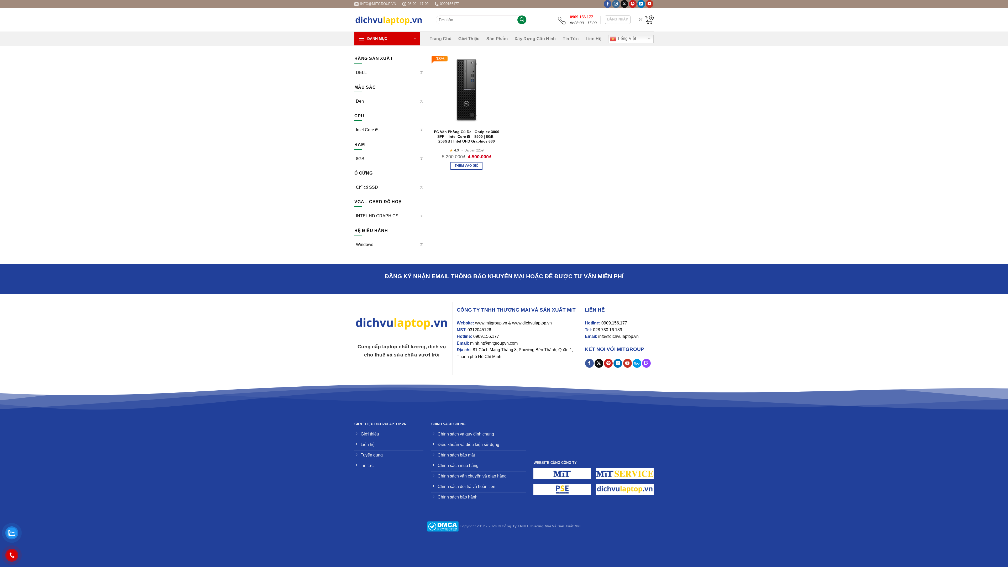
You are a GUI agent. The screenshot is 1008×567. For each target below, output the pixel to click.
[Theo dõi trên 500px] (637, 363)
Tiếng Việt (626, 38)
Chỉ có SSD (367, 187)
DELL (361, 72)
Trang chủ (441, 38)
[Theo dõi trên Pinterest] (633, 4)
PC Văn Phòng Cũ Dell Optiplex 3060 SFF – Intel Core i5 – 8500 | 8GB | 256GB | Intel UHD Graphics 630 (466, 136)
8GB (360, 158)
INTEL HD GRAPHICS (377, 216)
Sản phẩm (497, 38)
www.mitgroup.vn (491, 323)
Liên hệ (593, 38)
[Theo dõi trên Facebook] (607, 4)
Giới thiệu (469, 38)
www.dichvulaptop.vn (532, 323)
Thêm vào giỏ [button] (467, 165)
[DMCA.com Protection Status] (443, 526)
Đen (360, 101)
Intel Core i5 (367, 130)
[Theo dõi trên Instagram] (616, 4)
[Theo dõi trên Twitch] (646, 363)
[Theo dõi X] (624, 4)
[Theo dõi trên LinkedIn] (641, 4)
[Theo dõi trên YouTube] (649, 4)
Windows (364, 244)
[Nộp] (521, 19)
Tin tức (571, 38)
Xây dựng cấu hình (535, 38)
